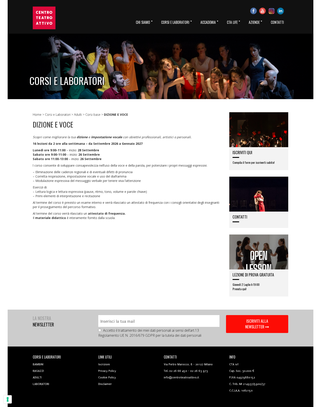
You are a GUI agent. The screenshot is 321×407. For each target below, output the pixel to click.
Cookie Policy (107, 377)
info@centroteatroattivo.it (181, 377)
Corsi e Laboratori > (59, 114)
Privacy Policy (107, 371)
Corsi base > (94, 114)
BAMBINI (38, 364)
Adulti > (79, 114)
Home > (39, 114)
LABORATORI (41, 384)
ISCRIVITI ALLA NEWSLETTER (256, 323)
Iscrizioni (104, 364)
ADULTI (37, 377)
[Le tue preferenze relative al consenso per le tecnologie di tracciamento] (7, 399)
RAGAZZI (38, 371)
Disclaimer (105, 384)
